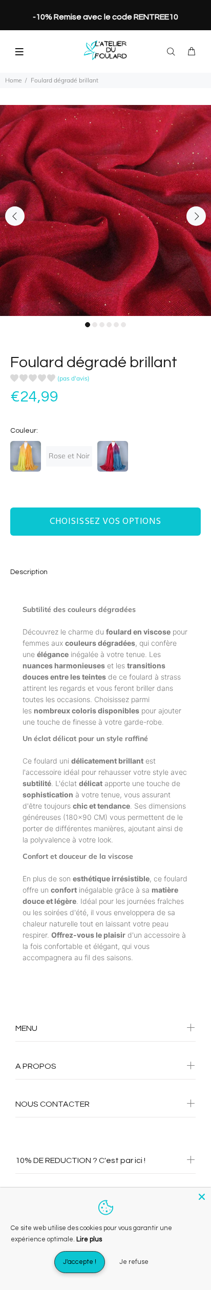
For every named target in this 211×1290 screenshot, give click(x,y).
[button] (50, 380)
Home (13, 80)
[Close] (202, 1197)
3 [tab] (101, 324)
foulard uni (51, 760)
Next (196, 216)
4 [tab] (109, 324)
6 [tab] (123, 324)
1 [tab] (87, 324)
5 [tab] (116, 324)
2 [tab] (94, 324)
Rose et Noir (69, 455)
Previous (15, 216)
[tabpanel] (105, 210)
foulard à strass (155, 676)
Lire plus (89, 1239)
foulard (175, 878)
